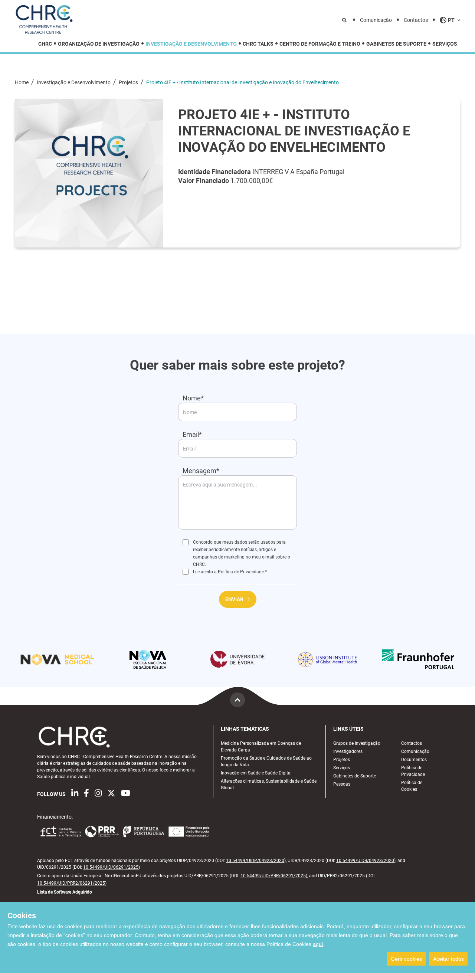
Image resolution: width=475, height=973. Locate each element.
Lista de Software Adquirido (64, 892)
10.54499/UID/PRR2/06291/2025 (71, 883)
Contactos (416, 20)
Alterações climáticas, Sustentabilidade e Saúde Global (269, 784)
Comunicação (376, 20)
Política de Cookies (411, 786)
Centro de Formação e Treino (319, 44)
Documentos (414, 759)
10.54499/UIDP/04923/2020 (255, 860)
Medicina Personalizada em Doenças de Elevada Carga (261, 747)
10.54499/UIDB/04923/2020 (365, 860)
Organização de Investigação (99, 44)
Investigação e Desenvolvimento (191, 44)
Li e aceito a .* (230, 571)
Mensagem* (201, 471)
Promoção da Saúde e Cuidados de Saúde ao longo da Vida (266, 761)
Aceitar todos (448, 959)
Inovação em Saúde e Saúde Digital (256, 773)
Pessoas (341, 784)
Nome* (193, 398)
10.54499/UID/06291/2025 (110, 867)
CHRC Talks (258, 44)
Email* (192, 434)
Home (22, 82)
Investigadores (348, 751)
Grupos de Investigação (356, 743)
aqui (318, 944)
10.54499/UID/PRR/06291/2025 (273, 875)
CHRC (45, 44)
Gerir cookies (406, 959)
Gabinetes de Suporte (396, 44)
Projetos (129, 82)
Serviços (444, 44)
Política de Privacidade (241, 571)
